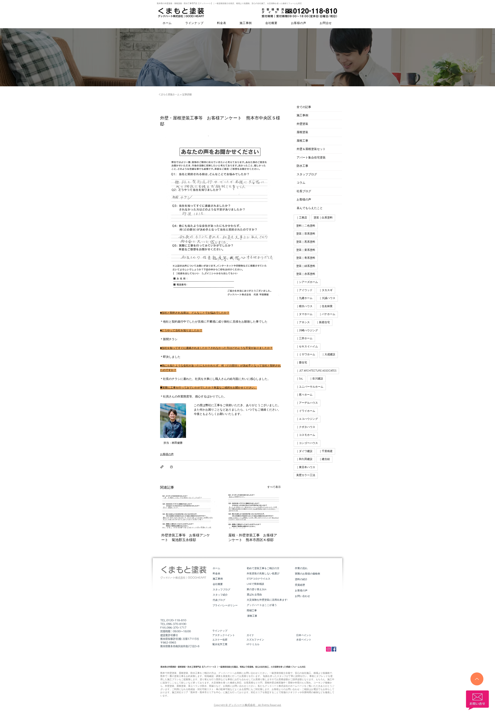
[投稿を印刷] (171, 467)
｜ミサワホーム (305, 354)
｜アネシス (303, 322)
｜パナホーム (327, 314)
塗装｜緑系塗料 (305, 266)
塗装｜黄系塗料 (305, 250)
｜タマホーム (304, 314)
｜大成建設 (328, 354)
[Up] (476, 678)
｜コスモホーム (305, 435)
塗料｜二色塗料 (305, 226)
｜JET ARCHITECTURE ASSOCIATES (316, 370)
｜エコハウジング (307, 419)
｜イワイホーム (305, 411)
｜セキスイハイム (307, 346)
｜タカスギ (326, 290)
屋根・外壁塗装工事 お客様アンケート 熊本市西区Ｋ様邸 (252, 537)
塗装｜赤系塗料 (305, 274)
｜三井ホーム (304, 338)
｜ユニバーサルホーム (309, 387)
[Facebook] (333, 649)
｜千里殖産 (326, 451)
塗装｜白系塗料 (323, 217)
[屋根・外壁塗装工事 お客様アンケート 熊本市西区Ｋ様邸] (254, 511)
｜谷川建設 (316, 378)
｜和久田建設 (304, 459)
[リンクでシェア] (162, 467)
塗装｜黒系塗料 (305, 242)
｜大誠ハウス (327, 298)
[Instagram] (328, 649)
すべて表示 (274, 487)
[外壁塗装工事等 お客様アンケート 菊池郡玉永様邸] (187, 511)
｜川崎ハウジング (307, 330)
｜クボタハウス (305, 427)
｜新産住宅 (323, 322)
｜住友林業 (326, 306)
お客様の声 (167, 454)
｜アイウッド (304, 290)
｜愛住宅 (301, 362)
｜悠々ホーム (304, 394)
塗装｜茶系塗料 (305, 233)
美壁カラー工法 (305, 475)
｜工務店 (301, 217)
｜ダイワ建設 (304, 451)
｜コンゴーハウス (307, 443)
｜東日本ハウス (305, 467)
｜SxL (299, 378)
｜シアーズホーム (307, 282)
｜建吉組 (324, 459)
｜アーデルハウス (307, 403)
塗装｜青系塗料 (305, 258)
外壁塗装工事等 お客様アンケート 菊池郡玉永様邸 (185, 537)
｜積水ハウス (304, 306)
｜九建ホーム (304, 298)
